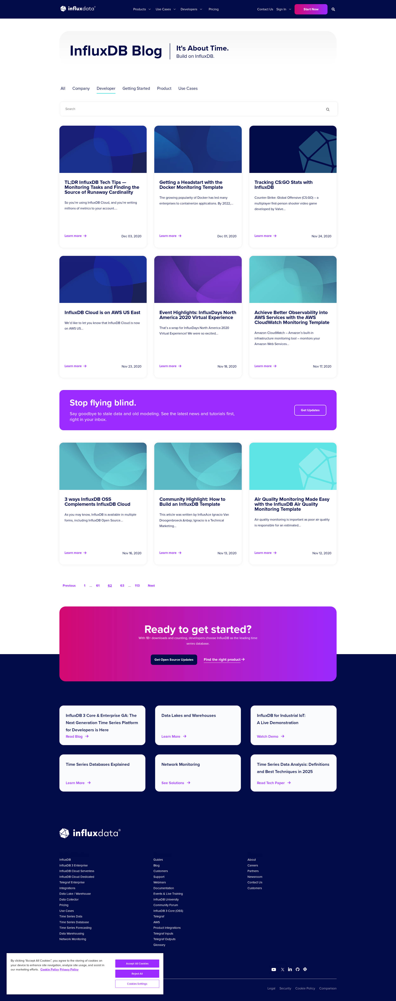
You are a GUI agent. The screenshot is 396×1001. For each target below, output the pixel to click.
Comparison (328, 988)
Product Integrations (167, 927)
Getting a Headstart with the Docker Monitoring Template (191, 184)
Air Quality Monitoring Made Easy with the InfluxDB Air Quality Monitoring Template (292, 504)
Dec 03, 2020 (131, 236)
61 (98, 585)
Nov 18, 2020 (227, 366)
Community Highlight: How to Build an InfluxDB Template (192, 501)
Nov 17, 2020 (322, 366)
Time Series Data (70, 916)
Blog (156, 865)
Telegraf (158, 916)
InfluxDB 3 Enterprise (73, 865)
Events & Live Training (168, 893)
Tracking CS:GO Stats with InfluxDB (284, 184)
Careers (253, 865)
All (63, 88)
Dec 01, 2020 (227, 236)
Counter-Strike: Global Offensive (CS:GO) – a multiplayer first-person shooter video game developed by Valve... (286, 203)
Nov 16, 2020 (132, 553)
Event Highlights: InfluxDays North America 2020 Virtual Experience (197, 315)
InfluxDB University (166, 899)
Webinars (159, 882)
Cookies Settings (137, 984)
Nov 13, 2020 (227, 553)
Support (158, 877)
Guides (158, 859)
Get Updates (310, 410)
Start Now (311, 9)
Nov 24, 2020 (321, 236)
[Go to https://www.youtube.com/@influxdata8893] (274, 969)
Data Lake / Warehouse (75, 893)
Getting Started (136, 88)
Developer (106, 88)
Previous (69, 585)
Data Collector (69, 899)
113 (137, 585)
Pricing (214, 9)
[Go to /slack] (304, 970)
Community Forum (165, 905)
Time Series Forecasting (75, 927)
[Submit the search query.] (327, 110)
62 (110, 585)
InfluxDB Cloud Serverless (76, 871)
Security (285, 988)
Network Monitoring (72, 939)
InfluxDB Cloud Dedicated (76, 877)
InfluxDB (65, 859)
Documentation (163, 888)
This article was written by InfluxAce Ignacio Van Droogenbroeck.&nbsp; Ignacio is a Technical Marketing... (194, 520)
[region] (85, 973)
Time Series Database (74, 922)
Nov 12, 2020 (321, 553)
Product (164, 88)
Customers (160, 871)
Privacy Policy (69, 969)
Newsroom (255, 877)
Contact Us (265, 9)
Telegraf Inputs (163, 933)
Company (81, 88)
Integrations (67, 888)
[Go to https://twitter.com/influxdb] (281, 970)
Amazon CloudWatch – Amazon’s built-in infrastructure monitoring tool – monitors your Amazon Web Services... (287, 338)
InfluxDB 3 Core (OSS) (168, 911)
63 (122, 585)
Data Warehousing (71, 933)
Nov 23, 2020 (131, 366)
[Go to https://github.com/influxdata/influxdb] (297, 970)
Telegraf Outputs (164, 939)
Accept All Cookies (137, 964)
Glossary (159, 945)
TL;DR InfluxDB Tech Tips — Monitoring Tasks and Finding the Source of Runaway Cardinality (102, 187)
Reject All (137, 974)
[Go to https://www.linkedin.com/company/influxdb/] (290, 969)
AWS (156, 922)
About (252, 859)
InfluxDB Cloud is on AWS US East (102, 312)
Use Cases (188, 88)
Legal (271, 988)
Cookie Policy (305, 988)
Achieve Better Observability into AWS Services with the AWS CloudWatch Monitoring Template (292, 317)
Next (151, 585)
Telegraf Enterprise (72, 882)
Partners (253, 871)
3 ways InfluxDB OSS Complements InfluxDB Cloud (97, 501)
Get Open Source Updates (173, 659)
